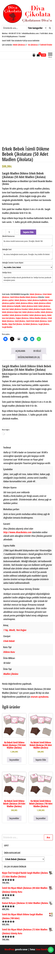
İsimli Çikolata (20, 321)
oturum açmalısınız (39, 696)
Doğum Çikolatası (22, 318)
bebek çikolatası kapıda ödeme (40, 309)
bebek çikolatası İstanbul (18, 309)
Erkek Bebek (8, 641)
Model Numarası (8, 236)
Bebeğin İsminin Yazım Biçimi (12, 262)
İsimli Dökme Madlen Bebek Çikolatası (24, 297)
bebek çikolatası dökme (24, 303)
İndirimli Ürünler (46, 44)
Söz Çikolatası (33, 44)
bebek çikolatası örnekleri (19, 315)
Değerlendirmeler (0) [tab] (29, 357)
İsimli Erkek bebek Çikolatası (36, 321)
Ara (48, 837)
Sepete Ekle (28, 232)
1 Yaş (5, 630)
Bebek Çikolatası (19, 44)
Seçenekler (14, 759)
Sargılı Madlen (7, 327)
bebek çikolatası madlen (31, 312)
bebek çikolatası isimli (29, 306)
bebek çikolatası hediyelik (11, 306)
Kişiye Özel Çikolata (15, 324)
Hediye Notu (6, 272)
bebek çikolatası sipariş (37, 315)
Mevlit (12, 630)
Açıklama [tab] (20, 350)
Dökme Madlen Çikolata (38, 318)
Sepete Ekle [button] (41, 759)
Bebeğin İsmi (6, 249)
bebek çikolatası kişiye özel (11, 312)
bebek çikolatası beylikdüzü (37, 300)
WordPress (10, 949)
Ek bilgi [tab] (37, 350)
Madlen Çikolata (10, 673)
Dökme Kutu (9, 652)
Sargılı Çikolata (43, 324)
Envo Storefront (43, 949)
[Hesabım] (33, 55)
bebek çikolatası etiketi (42, 303)
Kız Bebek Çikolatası (30, 324)
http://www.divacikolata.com (17, 532)
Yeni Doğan (21, 630)
